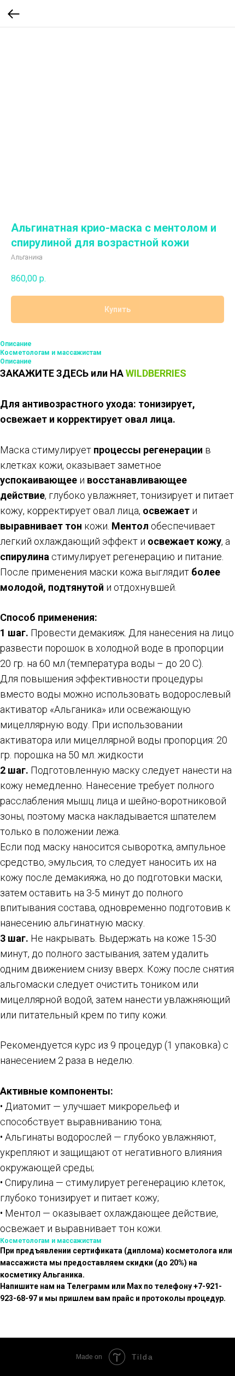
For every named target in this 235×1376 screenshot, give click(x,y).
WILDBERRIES (156, 373)
